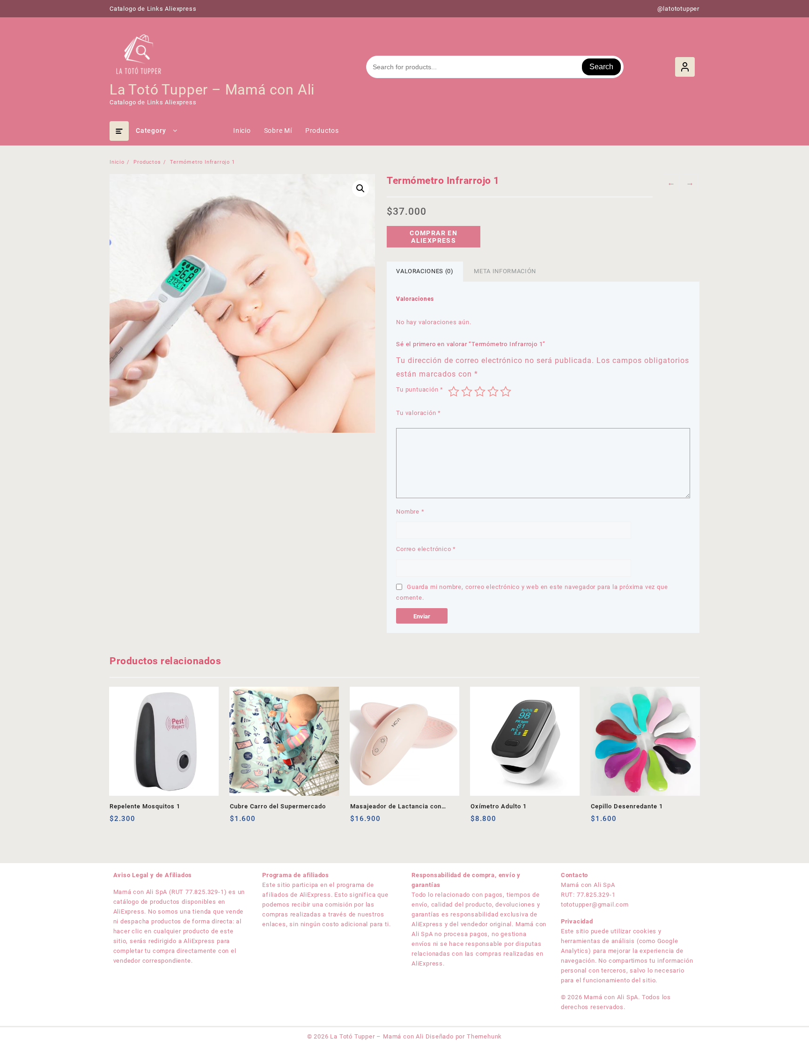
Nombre (410, 511)
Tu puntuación (419, 389)
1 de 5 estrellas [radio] (453, 391)
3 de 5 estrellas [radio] (479, 391)
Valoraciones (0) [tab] (424, 271)
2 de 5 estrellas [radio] (466, 391)
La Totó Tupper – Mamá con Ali (212, 89)
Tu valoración (418, 412)
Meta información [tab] (505, 271)
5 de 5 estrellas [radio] (505, 391)
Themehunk (484, 1036)
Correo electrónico (426, 548)
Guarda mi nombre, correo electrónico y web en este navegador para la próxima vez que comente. (532, 592)
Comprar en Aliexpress (433, 236)
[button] (360, 188)
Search (601, 67)
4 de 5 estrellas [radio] (493, 391)
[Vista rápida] (136, 822)
